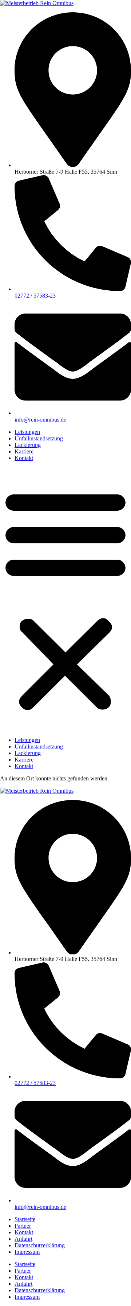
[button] (65, 599)
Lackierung (28, 445)
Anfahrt (23, 1239)
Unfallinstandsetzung (39, 438)
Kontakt (24, 458)
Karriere (24, 451)
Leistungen (27, 432)
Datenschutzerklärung (40, 1245)
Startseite (25, 1219)
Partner (23, 1226)
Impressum (27, 1252)
